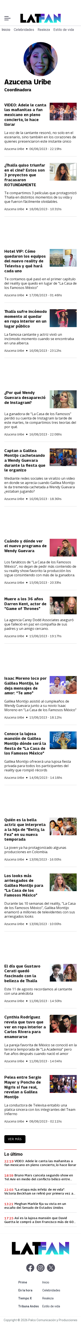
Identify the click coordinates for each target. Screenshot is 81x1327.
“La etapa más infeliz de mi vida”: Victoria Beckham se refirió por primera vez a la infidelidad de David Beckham (38, 1191)
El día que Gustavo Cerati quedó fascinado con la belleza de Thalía (22, 973)
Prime (29, 1282)
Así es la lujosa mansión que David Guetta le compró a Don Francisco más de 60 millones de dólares (39, 1220)
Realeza (44, 30)
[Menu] (7, 18)
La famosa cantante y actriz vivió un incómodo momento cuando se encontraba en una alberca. (39, 338)
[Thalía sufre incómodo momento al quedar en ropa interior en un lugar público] (63, 318)
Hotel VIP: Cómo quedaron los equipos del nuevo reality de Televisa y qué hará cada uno (25, 261)
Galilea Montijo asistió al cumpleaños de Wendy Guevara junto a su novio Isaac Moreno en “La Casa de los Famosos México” (40, 705)
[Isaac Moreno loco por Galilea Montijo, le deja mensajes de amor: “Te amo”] (63, 685)
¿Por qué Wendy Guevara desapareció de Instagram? (25, 397)
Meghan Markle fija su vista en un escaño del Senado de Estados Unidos (35, 1205)
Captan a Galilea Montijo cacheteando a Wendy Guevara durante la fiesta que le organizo (24, 460)
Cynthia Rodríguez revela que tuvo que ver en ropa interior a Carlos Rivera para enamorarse (25, 1027)
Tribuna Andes (29, 1306)
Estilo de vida (63, 30)
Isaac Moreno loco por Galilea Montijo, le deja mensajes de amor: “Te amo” (25, 685)
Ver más (15, 1139)
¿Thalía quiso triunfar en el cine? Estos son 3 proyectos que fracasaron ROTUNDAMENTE (24, 175)
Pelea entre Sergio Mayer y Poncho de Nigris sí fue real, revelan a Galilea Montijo (22, 1087)
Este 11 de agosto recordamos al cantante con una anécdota (38, 991)
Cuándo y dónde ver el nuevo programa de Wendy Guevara (25, 546)
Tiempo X (29, 1298)
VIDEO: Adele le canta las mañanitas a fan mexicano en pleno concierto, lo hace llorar (25, 115)
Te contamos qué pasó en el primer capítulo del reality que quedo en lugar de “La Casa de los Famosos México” (40, 283)
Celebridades (24, 30)
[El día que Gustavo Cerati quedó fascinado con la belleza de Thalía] (63, 973)
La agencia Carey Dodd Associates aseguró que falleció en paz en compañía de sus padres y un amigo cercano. (39, 624)
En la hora (29, 1290)
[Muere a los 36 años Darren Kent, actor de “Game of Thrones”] (63, 606)
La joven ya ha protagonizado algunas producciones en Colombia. (35, 849)
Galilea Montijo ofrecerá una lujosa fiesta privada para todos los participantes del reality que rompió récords (37, 765)
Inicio (6, 30)
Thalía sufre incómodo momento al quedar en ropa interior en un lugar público (25, 318)
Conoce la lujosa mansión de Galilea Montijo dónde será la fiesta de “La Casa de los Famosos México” (25, 743)
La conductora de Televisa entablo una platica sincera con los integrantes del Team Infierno (39, 1109)
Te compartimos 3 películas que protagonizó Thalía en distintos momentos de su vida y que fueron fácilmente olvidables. (40, 197)
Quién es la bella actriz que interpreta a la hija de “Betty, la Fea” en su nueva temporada (25, 830)
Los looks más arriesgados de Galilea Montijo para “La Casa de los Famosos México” (23, 885)
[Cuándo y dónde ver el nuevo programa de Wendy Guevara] (63, 548)
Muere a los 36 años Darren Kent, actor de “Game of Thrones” (25, 604)
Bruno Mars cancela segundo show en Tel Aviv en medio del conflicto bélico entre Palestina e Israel (38, 1177)
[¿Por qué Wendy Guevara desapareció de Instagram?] (63, 399)
